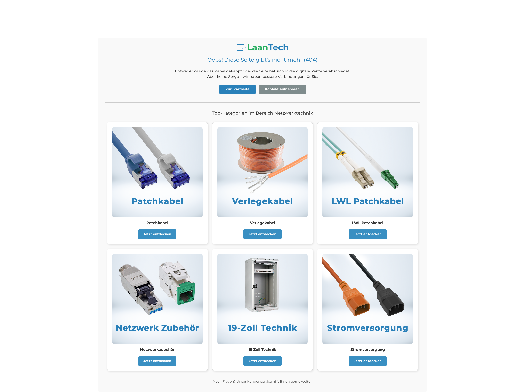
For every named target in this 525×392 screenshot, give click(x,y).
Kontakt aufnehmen (282, 89)
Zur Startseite (237, 89)
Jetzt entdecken (157, 234)
